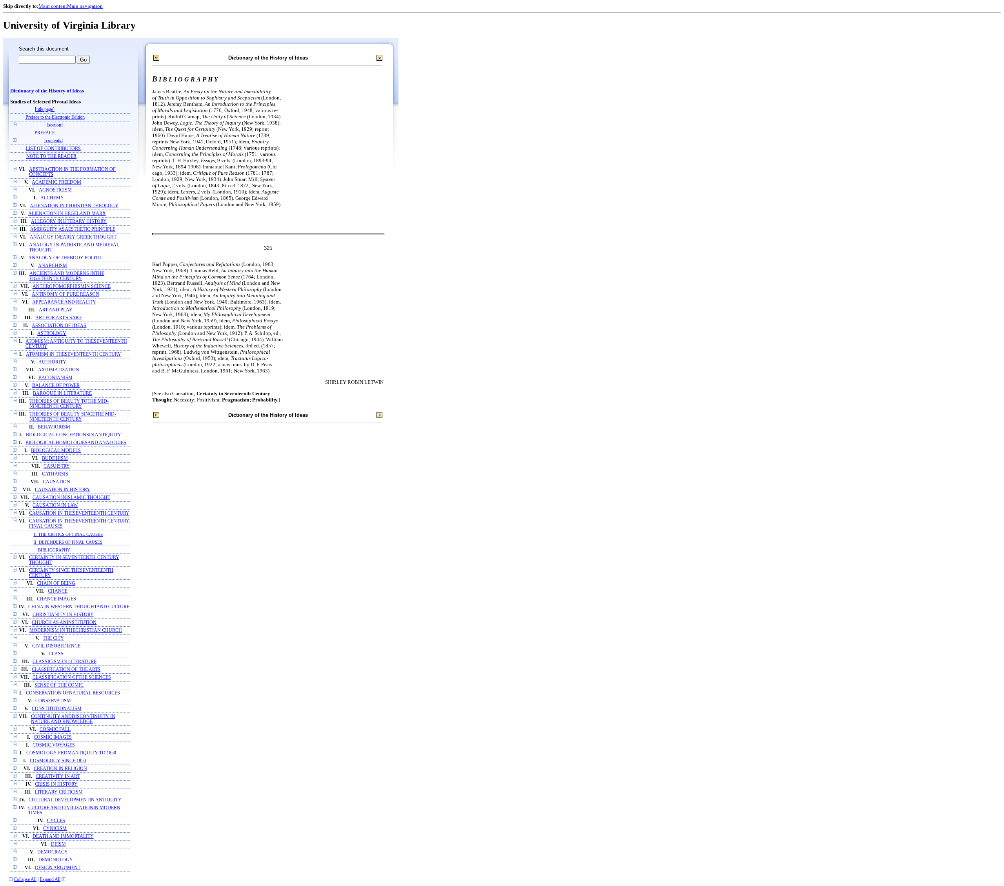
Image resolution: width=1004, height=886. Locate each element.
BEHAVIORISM (54, 427)
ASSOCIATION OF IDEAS (59, 325)
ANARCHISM (52, 265)
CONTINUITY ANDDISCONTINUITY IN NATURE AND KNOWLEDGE (73, 719)
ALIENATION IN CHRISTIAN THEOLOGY (74, 205)
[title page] (45, 109)
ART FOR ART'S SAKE (58, 317)
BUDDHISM (55, 458)
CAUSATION (56, 482)
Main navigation (85, 6)
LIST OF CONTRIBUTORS (53, 148)
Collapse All (25, 879)
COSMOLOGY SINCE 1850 (58, 760)
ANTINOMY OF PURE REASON (65, 294)
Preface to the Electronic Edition (55, 117)
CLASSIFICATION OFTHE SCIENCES (72, 677)
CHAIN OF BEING (56, 583)
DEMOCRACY (52, 852)
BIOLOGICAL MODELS (56, 450)
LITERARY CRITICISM (59, 792)
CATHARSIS (55, 474)
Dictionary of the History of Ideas (47, 91)
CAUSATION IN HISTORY (62, 489)
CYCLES (56, 820)
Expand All (50, 879)
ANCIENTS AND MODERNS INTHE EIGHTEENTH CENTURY (66, 276)
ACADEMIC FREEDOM (56, 182)
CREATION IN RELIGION (60, 768)
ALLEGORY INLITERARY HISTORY (69, 221)
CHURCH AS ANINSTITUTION (64, 622)
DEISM (58, 844)
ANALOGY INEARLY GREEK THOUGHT (73, 237)
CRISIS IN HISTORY (56, 784)
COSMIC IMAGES (53, 737)
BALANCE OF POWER (56, 385)
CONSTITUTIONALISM (57, 708)
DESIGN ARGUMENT (57, 867)
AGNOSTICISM (55, 190)
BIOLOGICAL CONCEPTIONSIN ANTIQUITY (73, 435)
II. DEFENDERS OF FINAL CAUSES (67, 542)
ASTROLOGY (51, 333)
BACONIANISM (55, 377)
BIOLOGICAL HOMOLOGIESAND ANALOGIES (75, 442)
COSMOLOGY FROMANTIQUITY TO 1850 (71, 753)
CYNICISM (55, 828)
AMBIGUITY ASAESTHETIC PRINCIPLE (72, 229)
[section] (55, 125)
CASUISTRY (57, 466)
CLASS (56, 653)
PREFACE (45, 133)
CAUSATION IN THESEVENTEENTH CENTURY (79, 513)
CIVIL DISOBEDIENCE (56, 646)
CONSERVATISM (53, 700)
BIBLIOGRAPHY (54, 550)
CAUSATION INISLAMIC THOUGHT (71, 497)
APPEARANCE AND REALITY (64, 302)
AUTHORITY (52, 362)
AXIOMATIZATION (58, 369)
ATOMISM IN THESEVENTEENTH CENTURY (73, 354)
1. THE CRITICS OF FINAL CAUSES (68, 534)
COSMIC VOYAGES (54, 745)
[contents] (53, 140)
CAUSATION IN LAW (55, 505)
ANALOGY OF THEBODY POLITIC (65, 257)
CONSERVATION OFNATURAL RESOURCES (73, 693)
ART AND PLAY (56, 310)
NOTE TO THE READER (51, 156)
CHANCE (57, 591)
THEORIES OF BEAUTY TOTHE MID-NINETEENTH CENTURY (69, 404)
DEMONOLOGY (55, 859)
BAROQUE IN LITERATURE (62, 393)
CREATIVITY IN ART (58, 776)
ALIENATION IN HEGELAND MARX (67, 213)
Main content (52, 6)
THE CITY (53, 638)
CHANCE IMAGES (56, 599)
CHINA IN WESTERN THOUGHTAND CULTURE (78, 606)
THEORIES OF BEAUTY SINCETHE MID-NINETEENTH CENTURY (72, 417)
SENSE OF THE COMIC (59, 685)
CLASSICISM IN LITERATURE (64, 661)
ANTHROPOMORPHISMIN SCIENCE (72, 286)
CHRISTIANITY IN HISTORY (63, 614)
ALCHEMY (52, 198)
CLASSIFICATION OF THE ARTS (66, 669)
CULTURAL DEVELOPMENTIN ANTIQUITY (75, 800)
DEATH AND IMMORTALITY (63, 836)
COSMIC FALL (55, 729)
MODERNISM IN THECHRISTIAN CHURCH (75, 630)
